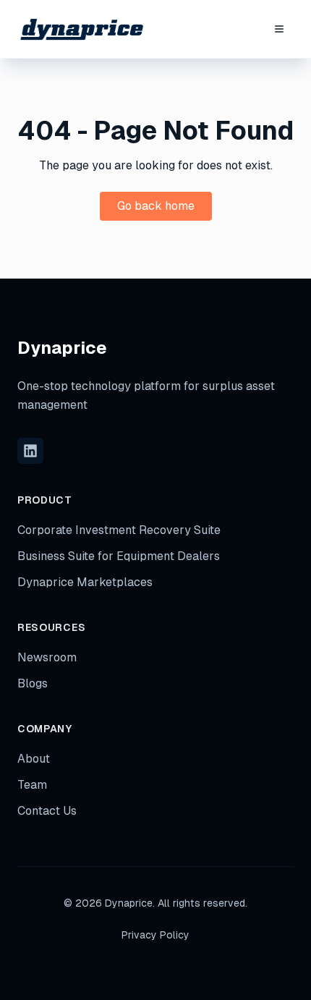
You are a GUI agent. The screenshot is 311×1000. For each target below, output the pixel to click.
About (33, 759)
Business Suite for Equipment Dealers (118, 556)
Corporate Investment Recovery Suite (119, 530)
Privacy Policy (155, 935)
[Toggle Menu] (279, 29)
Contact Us (47, 811)
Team (32, 785)
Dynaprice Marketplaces (85, 582)
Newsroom (47, 657)
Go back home (156, 206)
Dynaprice (62, 347)
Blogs (32, 683)
